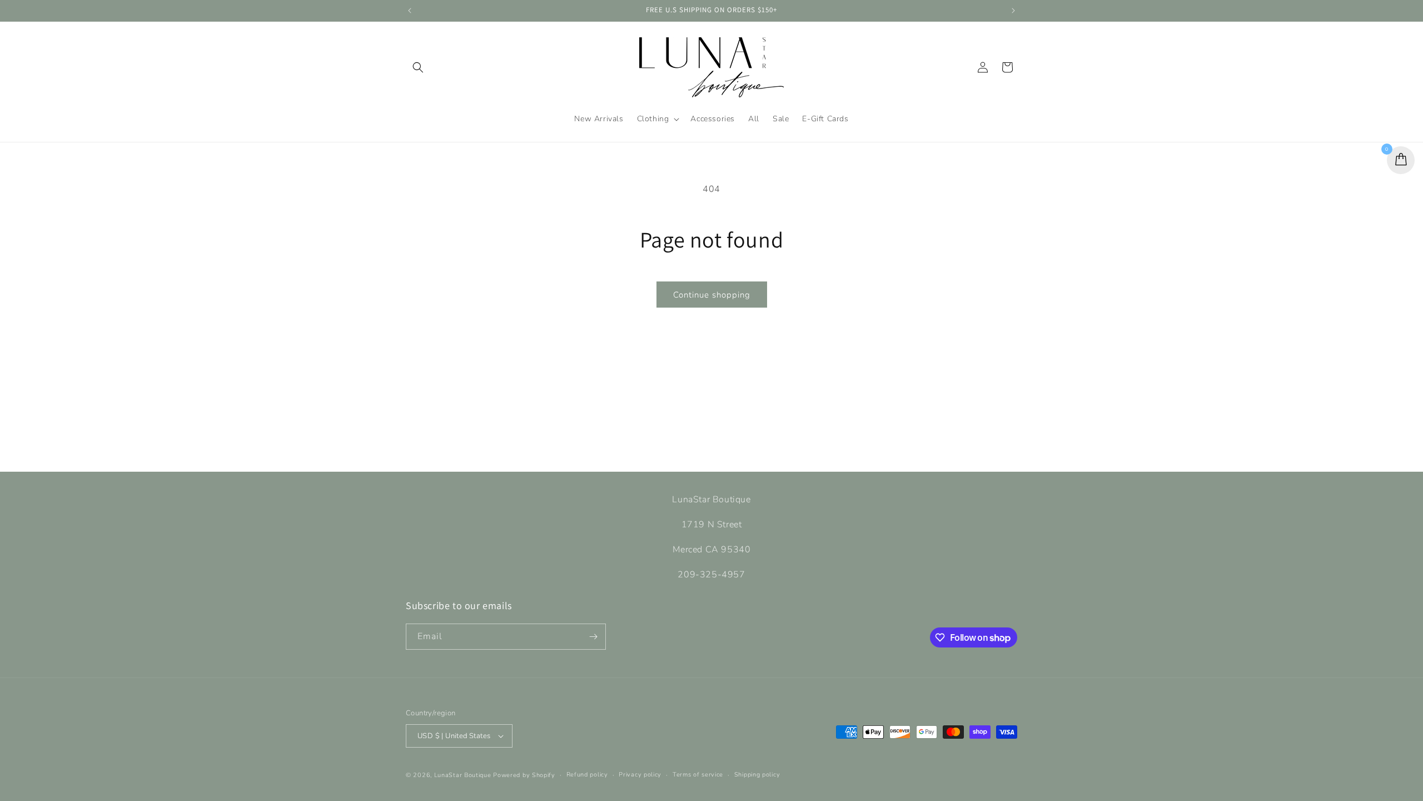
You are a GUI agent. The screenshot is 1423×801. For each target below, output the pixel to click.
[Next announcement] (1013, 10)
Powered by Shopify (524, 775)
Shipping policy (757, 774)
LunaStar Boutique (464, 775)
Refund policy (587, 774)
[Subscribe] (593, 637)
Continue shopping (711, 294)
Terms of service (698, 774)
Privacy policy (640, 774)
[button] (418, 67)
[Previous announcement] (409, 10)
